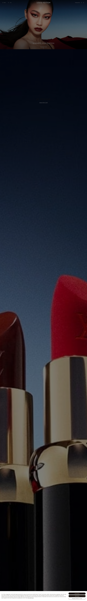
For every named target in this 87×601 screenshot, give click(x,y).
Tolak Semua (77, 596)
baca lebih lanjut (31, 597)
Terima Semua (77, 593)
